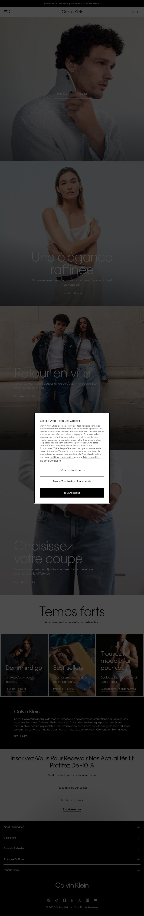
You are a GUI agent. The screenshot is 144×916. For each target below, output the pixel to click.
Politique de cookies (62, 457)
